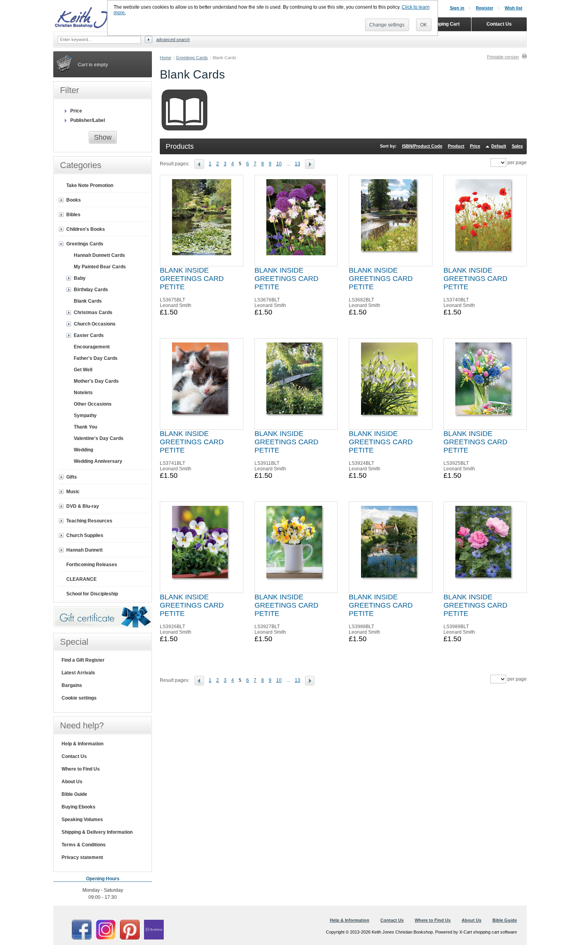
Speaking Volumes (82, 819)
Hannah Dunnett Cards (99, 255)
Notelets (83, 392)
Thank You (85, 427)
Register (484, 8)
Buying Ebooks (78, 807)
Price (475, 146)
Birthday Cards (91, 289)
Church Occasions (95, 324)
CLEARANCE (81, 579)
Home (165, 57)
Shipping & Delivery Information (97, 832)
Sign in (457, 8)
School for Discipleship (92, 594)
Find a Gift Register (83, 660)
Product (456, 146)
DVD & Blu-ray (82, 506)
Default (498, 146)
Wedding (83, 450)
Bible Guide (74, 794)
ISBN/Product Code (422, 146)
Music (73, 491)
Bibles (73, 214)
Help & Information (82, 744)
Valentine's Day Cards (98, 438)
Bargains (72, 685)
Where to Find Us (81, 769)
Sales (517, 146)
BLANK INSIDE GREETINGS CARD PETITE (192, 278)
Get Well (83, 369)
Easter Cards (89, 335)
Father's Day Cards (96, 358)
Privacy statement (82, 857)
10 (279, 164)
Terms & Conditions (84, 845)
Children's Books (85, 229)
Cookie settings (79, 698)
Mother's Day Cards (96, 381)
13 (297, 164)
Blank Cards (88, 301)
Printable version (503, 56)
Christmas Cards (93, 312)
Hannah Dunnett (84, 550)
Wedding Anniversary (98, 461)
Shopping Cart (444, 24)
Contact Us (74, 756)
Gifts (71, 477)
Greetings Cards (192, 57)
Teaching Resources (89, 521)
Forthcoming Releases (91, 564)
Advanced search (173, 39)
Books (73, 200)
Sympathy (85, 415)
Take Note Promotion (89, 185)
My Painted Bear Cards (100, 266)
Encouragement (92, 347)
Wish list (513, 8)
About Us (72, 781)
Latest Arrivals (78, 673)
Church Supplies (84, 535)
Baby (80, 278)
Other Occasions (93, 404)
